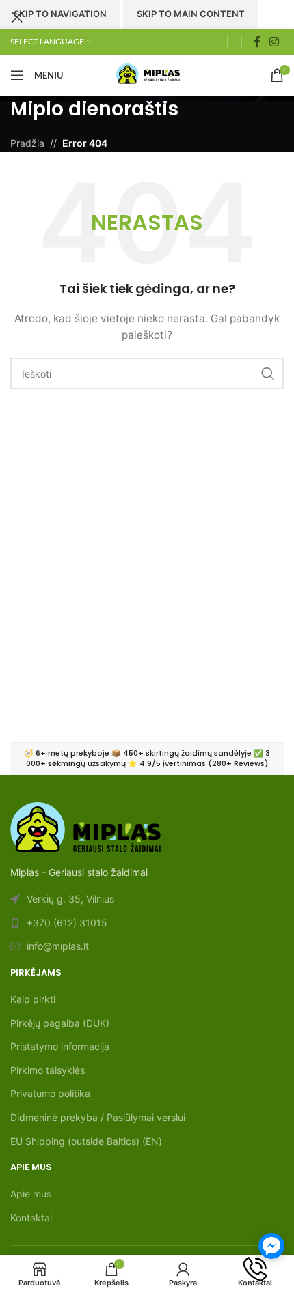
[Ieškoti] (234, 41)
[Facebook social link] (257, 41)
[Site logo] (147, 74)
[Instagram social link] (274, 41)
